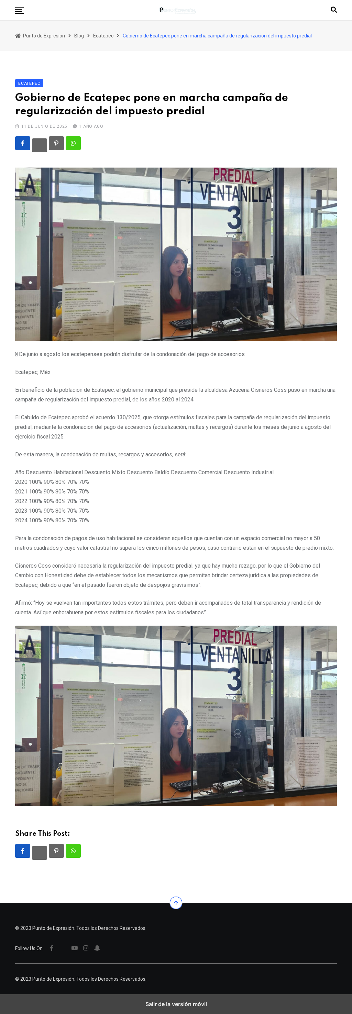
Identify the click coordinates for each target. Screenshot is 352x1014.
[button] (19, 10)
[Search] (334, 9)
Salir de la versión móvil (176, 1004)
